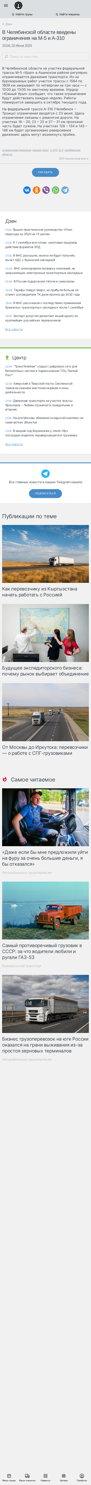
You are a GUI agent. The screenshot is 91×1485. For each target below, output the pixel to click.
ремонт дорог (40, 150)
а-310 (54, 150)
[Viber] (46, 190)
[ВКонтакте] (27, 190)
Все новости (14, 329)
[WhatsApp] (55, 190)
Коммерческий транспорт (21, 966)
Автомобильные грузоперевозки (27, 873)
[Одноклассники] (36, 190)
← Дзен (7, 24)
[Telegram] (65, 190)
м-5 (61, 150)
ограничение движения (16, 150)
